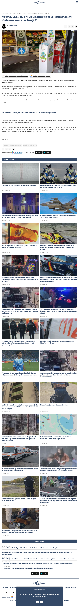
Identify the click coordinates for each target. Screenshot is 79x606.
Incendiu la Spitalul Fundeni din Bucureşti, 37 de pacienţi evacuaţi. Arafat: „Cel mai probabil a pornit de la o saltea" (20, 279)
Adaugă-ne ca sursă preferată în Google (16, 76)
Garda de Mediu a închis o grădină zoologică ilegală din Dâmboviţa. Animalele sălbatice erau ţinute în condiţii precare (19, 438)
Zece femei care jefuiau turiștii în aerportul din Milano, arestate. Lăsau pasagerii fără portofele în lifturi (58, 469)
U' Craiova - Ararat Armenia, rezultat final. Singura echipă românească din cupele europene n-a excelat (19, 374)
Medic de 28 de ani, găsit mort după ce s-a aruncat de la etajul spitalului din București (20, 469)
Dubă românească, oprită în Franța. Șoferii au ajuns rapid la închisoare (19, 499)
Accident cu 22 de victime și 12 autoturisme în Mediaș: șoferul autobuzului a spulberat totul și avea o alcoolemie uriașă (58, 375)
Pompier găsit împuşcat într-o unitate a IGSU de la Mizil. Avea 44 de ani (57, 342)
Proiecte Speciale (70, 587)
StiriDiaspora (5, 13)
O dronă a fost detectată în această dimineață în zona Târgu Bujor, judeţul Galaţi (58, 216)
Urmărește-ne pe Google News (41, 76)
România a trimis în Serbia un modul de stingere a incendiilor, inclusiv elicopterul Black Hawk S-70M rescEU (57, 247)
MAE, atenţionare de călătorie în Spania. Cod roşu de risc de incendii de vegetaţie (19, 246)
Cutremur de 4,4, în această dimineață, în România (19, 185)
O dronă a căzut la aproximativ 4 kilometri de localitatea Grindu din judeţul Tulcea (55, 438)
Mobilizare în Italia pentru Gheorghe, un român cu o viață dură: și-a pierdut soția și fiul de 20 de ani (19, 531)
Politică (5, 587)
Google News (18, 152)
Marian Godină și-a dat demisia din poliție (54, 405)
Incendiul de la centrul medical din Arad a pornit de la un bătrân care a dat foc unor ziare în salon (20, 216)
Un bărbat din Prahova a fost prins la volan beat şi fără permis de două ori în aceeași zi (58, 186)
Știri (10, 13)
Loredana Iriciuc (13, 25)
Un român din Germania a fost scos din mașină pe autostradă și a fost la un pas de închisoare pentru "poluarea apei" (18, 343)
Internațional (14, 587)
